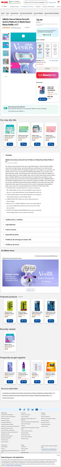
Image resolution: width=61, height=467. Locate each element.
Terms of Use (18, 465)
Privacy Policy (10, 465)
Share (27, 27)
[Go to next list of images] (5, 76)
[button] (54, 60)
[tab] (5, 37)
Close (58, 455)
